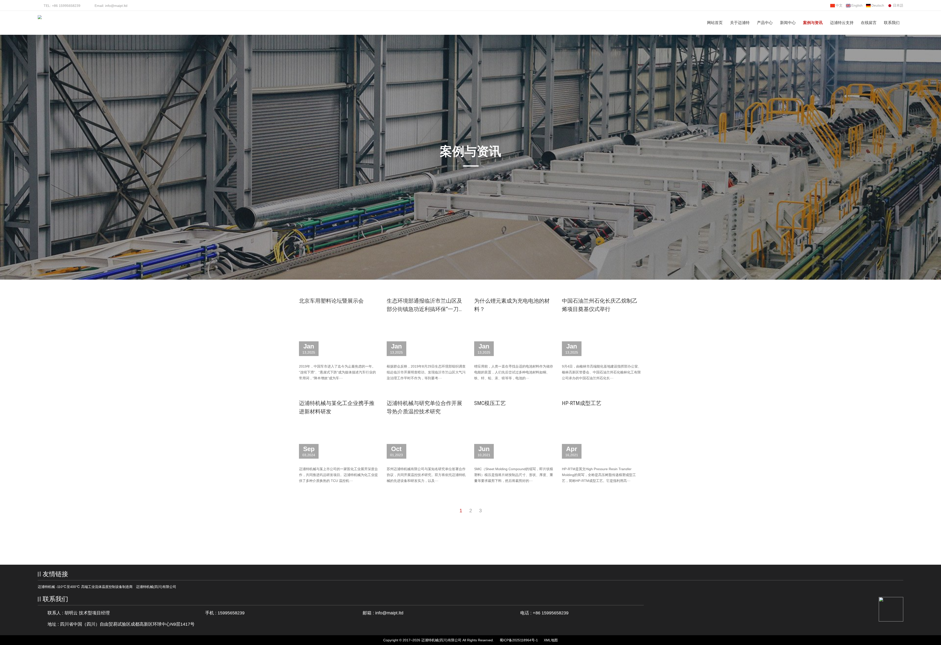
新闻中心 (788, 23)
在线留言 (869, 23)
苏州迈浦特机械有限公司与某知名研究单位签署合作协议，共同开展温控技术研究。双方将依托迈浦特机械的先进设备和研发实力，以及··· (426, 475)
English (857, 5)
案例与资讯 (813, 23)
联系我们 (892, 23)
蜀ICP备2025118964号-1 (519, 640)
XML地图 (551, 640)
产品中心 (765, 23)
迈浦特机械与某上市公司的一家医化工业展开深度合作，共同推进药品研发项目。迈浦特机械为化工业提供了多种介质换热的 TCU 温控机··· (338, 475)
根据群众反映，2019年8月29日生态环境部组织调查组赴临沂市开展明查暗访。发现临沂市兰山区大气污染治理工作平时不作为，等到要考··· (426, 372)
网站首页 (715, 23)
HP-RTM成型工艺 (581, 403)
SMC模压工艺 (490, 403)
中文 (839, 5)
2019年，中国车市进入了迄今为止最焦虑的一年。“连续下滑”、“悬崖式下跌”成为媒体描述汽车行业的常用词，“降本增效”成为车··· (337, 372)
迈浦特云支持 (842, 23)
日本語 (898, 5)
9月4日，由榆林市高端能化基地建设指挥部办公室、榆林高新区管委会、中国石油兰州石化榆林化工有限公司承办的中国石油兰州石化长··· (601, 372)
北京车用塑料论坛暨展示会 (331, 301)
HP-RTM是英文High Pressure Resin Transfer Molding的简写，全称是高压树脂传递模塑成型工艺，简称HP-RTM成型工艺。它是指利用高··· (599, 475)
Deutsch (877, 5)
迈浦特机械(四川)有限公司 (156, 587)
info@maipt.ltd (389, 612)
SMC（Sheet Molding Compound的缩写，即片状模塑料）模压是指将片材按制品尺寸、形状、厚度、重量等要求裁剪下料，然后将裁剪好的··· (513, 475)
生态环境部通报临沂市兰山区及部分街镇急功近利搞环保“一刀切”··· (424, 309)
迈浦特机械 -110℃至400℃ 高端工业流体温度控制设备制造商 (85, 587)
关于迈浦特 (740, 23)
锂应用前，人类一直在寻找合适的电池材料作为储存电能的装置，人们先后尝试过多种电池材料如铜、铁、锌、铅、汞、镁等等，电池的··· (513, 372)
